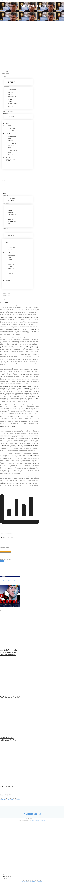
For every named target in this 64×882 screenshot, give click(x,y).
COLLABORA (11, 116)
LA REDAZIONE (11, 81)
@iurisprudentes (32, 813)
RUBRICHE (6, 86)
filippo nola (10, 537)
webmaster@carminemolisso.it (38, 820)
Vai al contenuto (4, 1)
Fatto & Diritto (12, 89)
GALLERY (6, 110)
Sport (9, 105)
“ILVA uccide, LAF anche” (10, 697)
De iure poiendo (12, 103)
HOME (5, 76)
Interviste (10, 106)
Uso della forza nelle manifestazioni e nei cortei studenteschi (8, 652)
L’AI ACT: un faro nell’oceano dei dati (8, 738)
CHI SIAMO (6, 77)
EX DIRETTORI (11, 83)
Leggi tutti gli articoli (5, 551)
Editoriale (11, 98)
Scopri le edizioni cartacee (10, 581)
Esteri (9, 91)
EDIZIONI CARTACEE (8, 111)
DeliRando (11, 101)
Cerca (7, 71)
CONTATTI (6, 113)
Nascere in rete (6, 786)
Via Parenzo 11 (12, 96)
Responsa (10, 94)
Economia (10, 92)
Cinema (10, 99)
